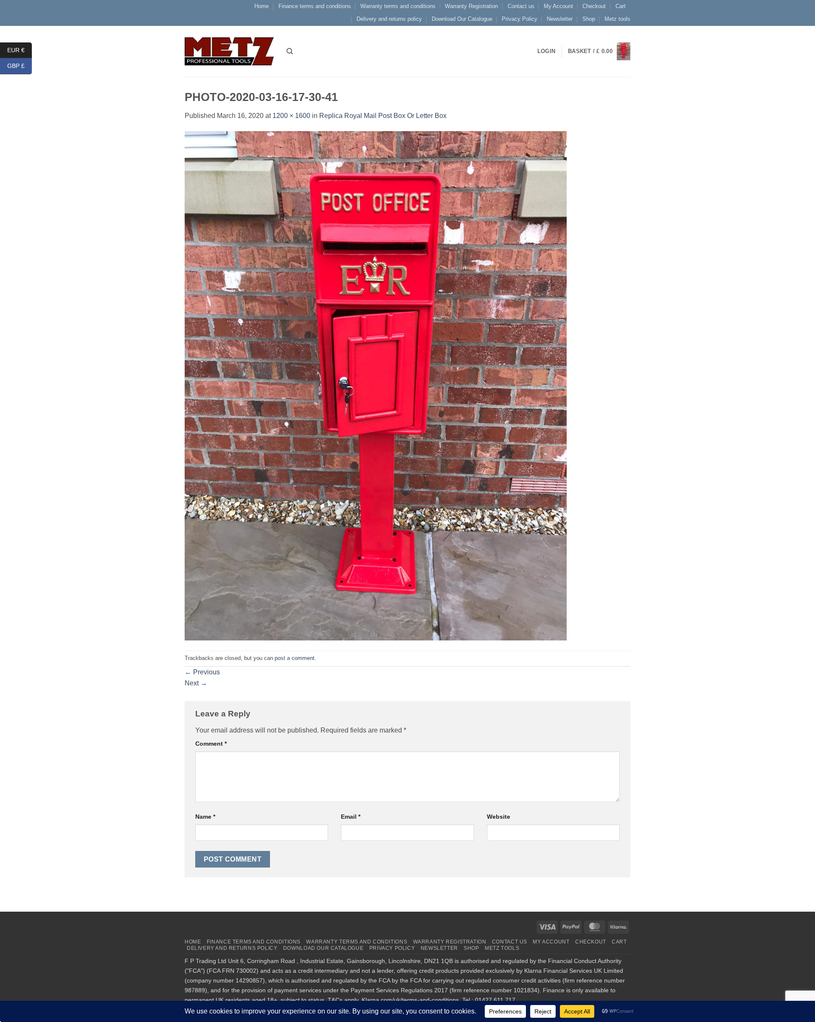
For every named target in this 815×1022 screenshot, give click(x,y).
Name (205, 816)
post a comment (295, 658)
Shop (588, 19)
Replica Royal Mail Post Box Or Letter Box (383, 115)
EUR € (19, 49)
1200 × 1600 (291, 115)
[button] (599, 51)
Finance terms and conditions (314, 6)
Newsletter (560, 19)
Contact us (521, 6)
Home (261, 6)
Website (498, 816)
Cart (620, 6)
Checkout (594, 6)
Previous (202, 672)
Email (350, 816)
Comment (211, 743)
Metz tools (617, 19)
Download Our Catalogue (462, 19)
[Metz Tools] (229, 51)
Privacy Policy (519, 19)
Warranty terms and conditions (398, 6)
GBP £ (19, 66)
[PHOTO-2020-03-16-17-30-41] (376, 385)
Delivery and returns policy (389, 19)
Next (196, 683)
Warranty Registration (471, 6)
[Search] (290, 51)
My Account (558, 6)
